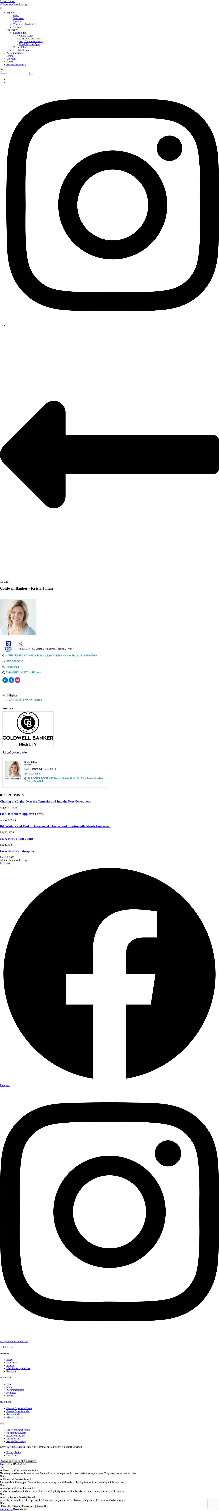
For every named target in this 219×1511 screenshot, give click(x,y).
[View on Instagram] (17, 682)
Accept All (31, 1461)
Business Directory (16, 64)
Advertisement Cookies (15, 1497)
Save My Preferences (23, 1506)
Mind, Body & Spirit (29, 44)
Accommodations (15, 53)
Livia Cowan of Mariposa (17, 851)
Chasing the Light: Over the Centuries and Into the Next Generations (45, 801)
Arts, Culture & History (31, 41)
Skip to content (7, 1)
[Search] (31, 74)
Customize (6, 1461)
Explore (10, 12)
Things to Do (19, 32)
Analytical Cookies (12, 1488)
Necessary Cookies (13, 1470)
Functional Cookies (13, 1479)
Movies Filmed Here (23, 47)
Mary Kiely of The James (16, 838)
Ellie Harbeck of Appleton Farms (21, 813)
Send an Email (32, 773)
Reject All (18, 1461)
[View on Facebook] (11, 682)
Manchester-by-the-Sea (24, 24)
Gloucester (18, 18)
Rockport (17, 27)
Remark (28, 1479)
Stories (9, 61)
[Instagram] (112, 325)
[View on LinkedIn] (5, 682)
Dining (9, 55)
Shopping (11, 58)
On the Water (26, 35)
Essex (16, 15)
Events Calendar (21, 50)
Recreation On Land (29, 38)
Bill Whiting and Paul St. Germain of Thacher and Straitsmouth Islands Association (55, 826)
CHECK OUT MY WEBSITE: (25, 700)
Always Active (30, 1470)
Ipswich (17, 21)
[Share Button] (20, 643)
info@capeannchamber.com (14, 1341)
